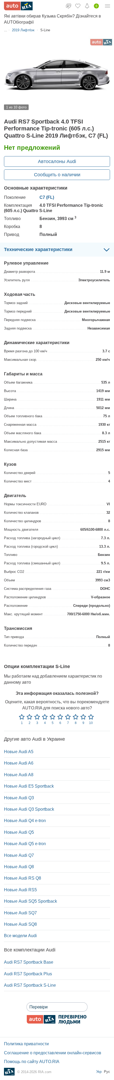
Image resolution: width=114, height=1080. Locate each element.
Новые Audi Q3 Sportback (29, 809)
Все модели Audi (20, 935)
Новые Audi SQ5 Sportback (30, 901)
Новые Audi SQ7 (20, 913)
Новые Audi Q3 (19, 798)
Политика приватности (26, 1044)
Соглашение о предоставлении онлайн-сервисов (52, 1053)
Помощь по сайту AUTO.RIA (31, 1061)
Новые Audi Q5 (19, 832)
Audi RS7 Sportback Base (28, 962)
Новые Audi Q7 (19, 855)
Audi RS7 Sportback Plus (28, 974)
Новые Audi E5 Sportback (29, 786)
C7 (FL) (47, 197)
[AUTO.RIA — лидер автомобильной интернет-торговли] (18, 6)
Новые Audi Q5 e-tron (25, 843)
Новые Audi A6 (18, 763)
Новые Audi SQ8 (20, 924)
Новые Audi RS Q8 (22, 878)
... (5, 30)
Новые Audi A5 (18, 751)
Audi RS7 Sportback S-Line (30, 985)
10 (91, 723)
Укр (99, 1072)
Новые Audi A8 (18, 774)
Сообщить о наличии (57, 174)
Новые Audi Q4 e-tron (25, 820)
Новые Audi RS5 (20, 890)
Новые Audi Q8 (19, 866)
